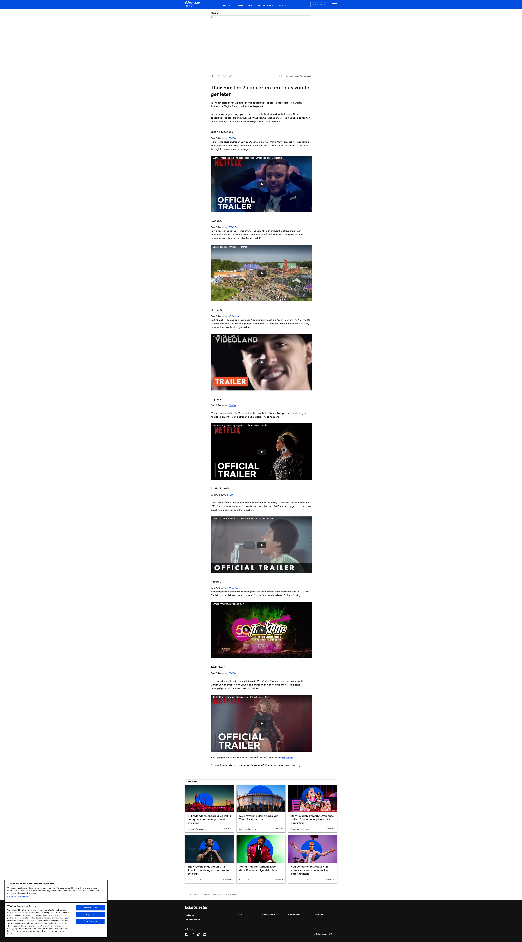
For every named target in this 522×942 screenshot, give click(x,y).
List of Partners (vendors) (18, 896)
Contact (240, 914)
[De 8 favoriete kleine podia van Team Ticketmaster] (261, 798)
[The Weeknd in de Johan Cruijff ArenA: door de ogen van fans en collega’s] (209, 849)
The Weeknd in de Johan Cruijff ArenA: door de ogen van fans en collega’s (208, 870)
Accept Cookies (90, 908)
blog (298, 765)
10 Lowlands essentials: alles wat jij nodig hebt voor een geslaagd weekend (209, 819)
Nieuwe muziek (265, 5)
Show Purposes (90, 921)
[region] (56, 909)
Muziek (226, 5)
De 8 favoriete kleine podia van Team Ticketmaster (258, 817)
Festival (239, 5)
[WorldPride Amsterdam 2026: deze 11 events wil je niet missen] (261, 849)
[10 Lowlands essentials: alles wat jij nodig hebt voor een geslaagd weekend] (209, 798)
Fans (250, 5)
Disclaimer (319, 914)
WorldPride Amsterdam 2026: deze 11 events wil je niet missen (259, 868)
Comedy (282, 5)
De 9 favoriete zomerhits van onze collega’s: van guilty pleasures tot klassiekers (312, 819)
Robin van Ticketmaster (289, 75)
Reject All (90, 914)
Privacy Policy (268, 914)
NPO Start (234, 227)
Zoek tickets (319, 4)
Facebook (287, 757)
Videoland (234, 316)
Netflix (232, 138)
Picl (230, 494)
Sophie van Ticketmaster (197, 829)
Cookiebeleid (294, 914)
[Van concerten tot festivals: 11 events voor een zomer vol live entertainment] (312, 849)
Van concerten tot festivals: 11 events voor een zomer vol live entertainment (309, 870)
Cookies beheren (192, 919)
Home (187, 894)
